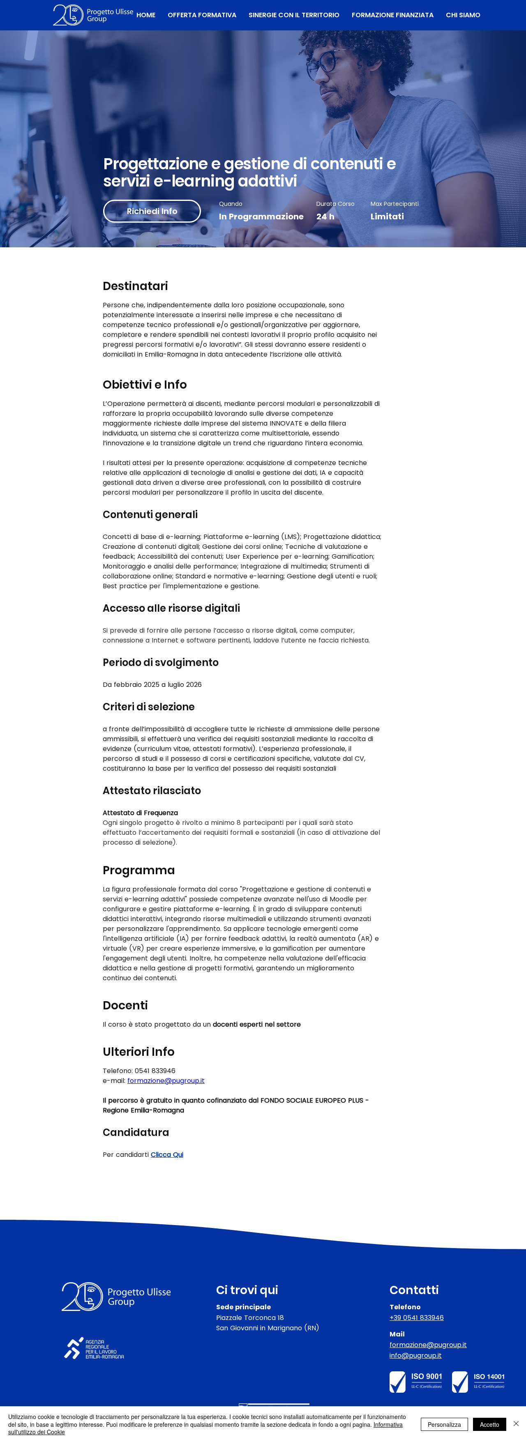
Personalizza (444, 1424)
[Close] (516, 1424)
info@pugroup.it (416, 1355)
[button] (201, 15)
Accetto (489, 1424)
